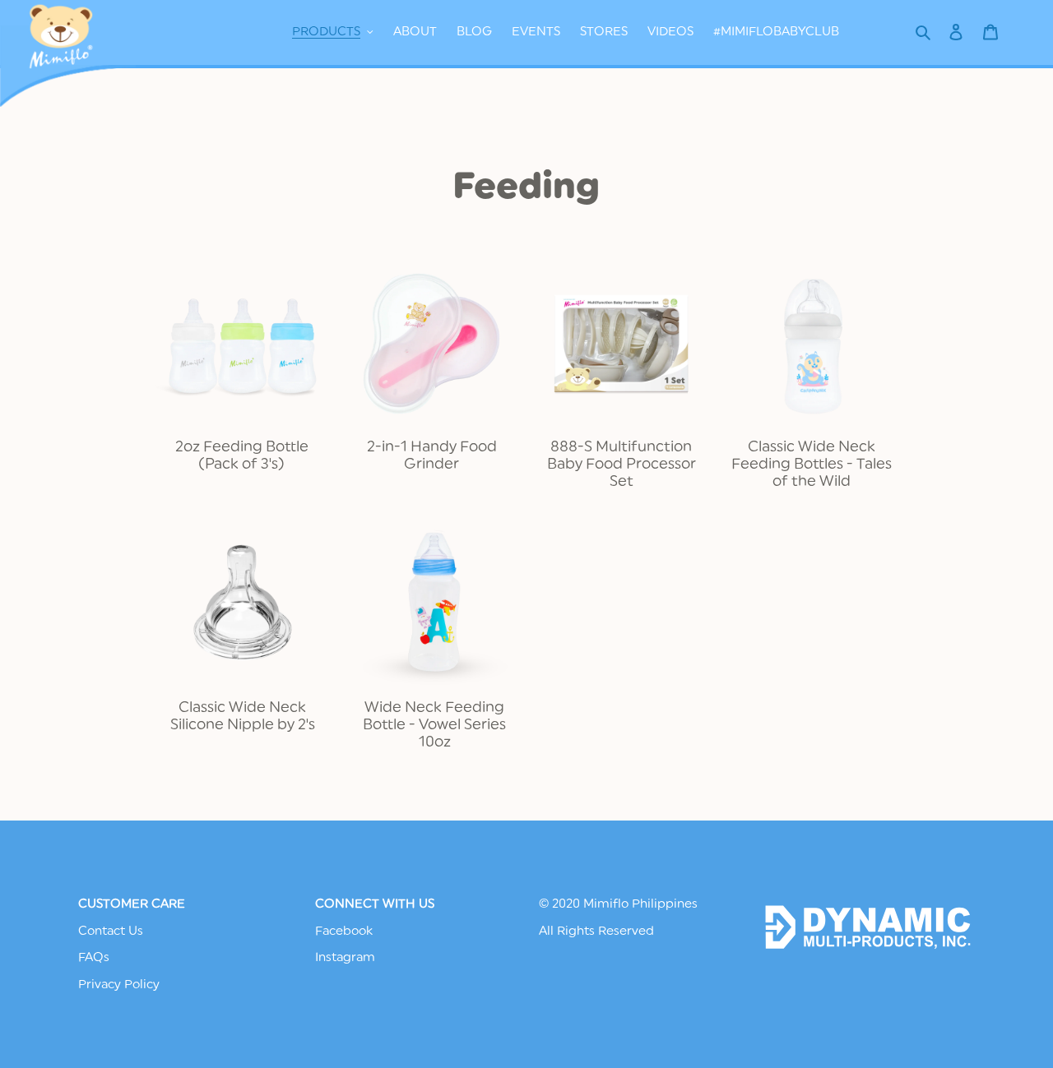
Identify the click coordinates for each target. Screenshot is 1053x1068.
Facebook (344, 931)
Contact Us (110, 931)
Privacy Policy (119, 984)
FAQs (93, 957)
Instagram (345, 957)
